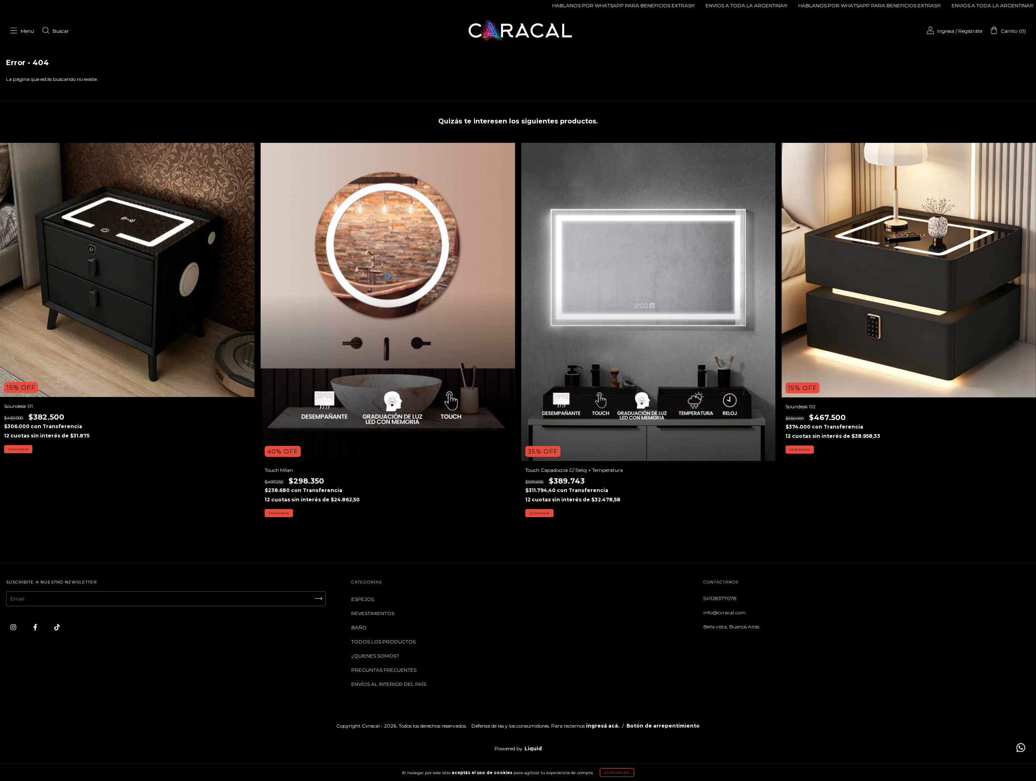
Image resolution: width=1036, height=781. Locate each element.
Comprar (18, 449)
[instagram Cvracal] (14, 627)
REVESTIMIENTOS (372, 613)
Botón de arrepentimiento (663, 726)
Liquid (533, 748)
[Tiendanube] (518, 742)
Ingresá (945, 31)
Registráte (970, 31)
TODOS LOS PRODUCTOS (383, 642)
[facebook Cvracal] (36, 627)
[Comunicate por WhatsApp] (1021, 748)
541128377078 (720, 598)
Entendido (617, 772)
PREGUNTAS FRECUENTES (383, 670)
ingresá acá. (602, 726)
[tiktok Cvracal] (57, 627)
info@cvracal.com (724, 612)
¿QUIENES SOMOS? (375, 656)
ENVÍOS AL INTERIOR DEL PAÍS (388, 684)
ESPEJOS (362, 599)
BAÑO (359, 627)
